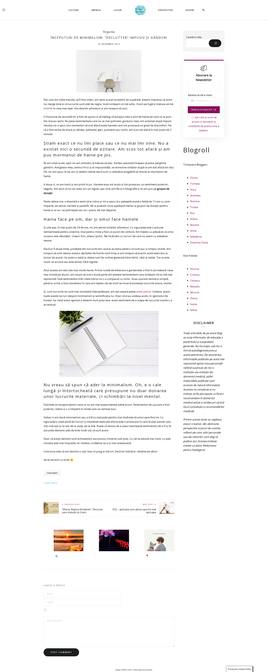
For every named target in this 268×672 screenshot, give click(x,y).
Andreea (195, 195)
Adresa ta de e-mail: (200, 95)
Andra (194, 219)
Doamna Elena (199, 242)
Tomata (195, 183)
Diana (193, 298)
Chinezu (195, 280)
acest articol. (144, 291)
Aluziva (194, 269)
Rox (192, 213)
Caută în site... (194, 37)
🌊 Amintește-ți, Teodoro (68, 555)
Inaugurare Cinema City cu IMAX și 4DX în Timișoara (113, 557)
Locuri (118, 10)
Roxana (194, 225)
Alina (193, 230)
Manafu (195, 286)
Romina (195, 201)
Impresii (96, 10)
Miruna (194, 292)
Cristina (195, 274)
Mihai (193, 310)
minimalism (52, 473)
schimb (48, 108)
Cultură (74, 10)
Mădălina (196, 236)
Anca (193, 189)
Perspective (165, 10)
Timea (194, 207)
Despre (190, 10)
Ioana (193, 304)
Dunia (194, 177)
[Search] (215, 43)
